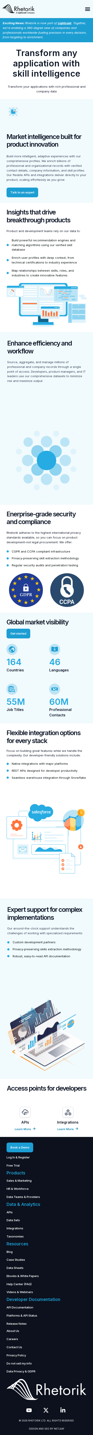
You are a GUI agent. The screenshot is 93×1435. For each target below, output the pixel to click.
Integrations (68, 1122)
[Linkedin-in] (63, 1410)
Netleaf (59, 1428)
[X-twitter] (46, 1410)
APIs (25, 1122)
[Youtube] (29, 1410)
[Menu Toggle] (87, 9)
